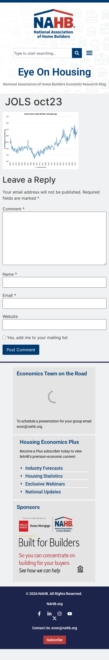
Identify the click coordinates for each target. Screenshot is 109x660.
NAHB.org (55, 604)
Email (9, 295)
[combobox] (42, 53)
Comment (14, 209)
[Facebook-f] (39, 613)
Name (10, 274)
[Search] (77, 53)
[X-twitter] (54, 618)
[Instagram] (59, 613)
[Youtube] (69, 613)
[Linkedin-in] (49, 613)
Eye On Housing (54, 72)
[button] (89, 53)
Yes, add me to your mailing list (37, 337)
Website (10, 316)
